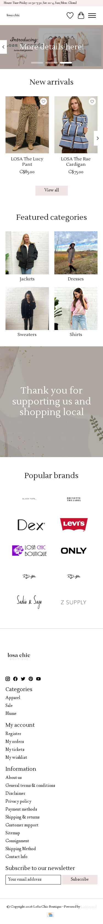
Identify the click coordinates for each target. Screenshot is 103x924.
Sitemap (12, 833)
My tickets (14, 750)
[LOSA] (29, 551)
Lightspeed (89, 906)
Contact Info (16, 857)
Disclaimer (15, 794)
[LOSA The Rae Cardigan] (76, 124)
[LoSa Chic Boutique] (13, 15)
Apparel (12, 698)
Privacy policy (18, 802)
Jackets (27, 279)
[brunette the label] (73, 500)
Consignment (17, 841)
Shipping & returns (22, 817)
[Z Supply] (73, 603)
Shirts (76, 334)
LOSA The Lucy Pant (27, 161)
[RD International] (29, 577)
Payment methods (21, 809)
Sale (9, 706)
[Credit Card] (50, 916)
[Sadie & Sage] (29, 603)
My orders (14, 742)
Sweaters (27, 334)
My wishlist (16, 758)
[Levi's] (73, 526)
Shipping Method (20, 849)
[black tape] (29, 500)
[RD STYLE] (73, 577)
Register (13, 734)
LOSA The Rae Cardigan (76, 161)
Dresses (76, 279)
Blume (10, 714)
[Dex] (29, 526)
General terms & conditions (30, 786)
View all (51, 190)
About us (13, 778)
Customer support (21, 825)
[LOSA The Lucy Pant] (27, 124)
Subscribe (80, 880)
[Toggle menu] (92, 15)
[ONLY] (73, 551)
